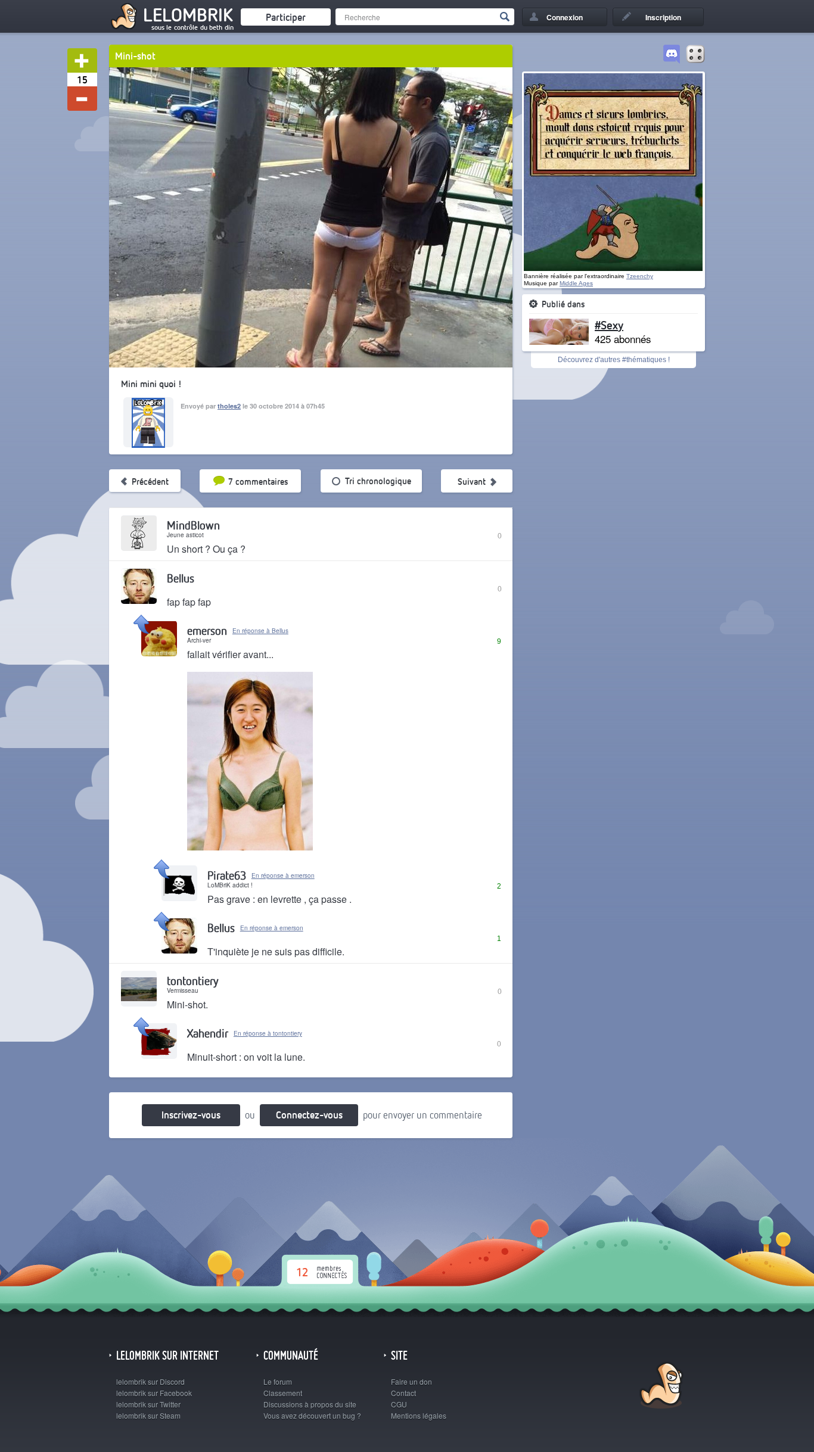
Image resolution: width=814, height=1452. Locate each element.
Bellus (180, 578)
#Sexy (609, 324)
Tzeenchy (639, 276)
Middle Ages (576, 283)
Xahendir (207, 1033)
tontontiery (192, 980)
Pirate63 (226, 875)
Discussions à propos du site (309, 1404)
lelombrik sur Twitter (148, 1404)
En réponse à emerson (283, 875)
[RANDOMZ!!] (695, 55)
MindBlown (193, 525)
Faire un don (411, 1381)
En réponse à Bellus (260, 631)
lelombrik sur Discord (150, 1381)
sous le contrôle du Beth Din (192, 27)
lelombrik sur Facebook (154, 1393)
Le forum (277, 1381)
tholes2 (229, 405)
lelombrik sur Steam (148, 1415)
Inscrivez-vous (190, 1114)
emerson (207, 630)
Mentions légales (418, 1415)
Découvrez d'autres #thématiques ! (614, 360)
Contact (403, 1393)
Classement (282, 1393)
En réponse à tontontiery (268, 1033)
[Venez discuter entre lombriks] (671, 55)
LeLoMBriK (660, 1386)
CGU (399, 1404)
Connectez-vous (309, 1114)
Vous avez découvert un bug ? (312, 1415)
